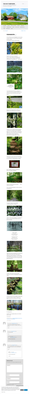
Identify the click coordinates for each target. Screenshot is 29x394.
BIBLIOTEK (18, 25)
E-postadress (8, 378)
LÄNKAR (12, 28)
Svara (8, 327)
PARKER (14, 318)
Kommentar (8, 365)
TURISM (4, 28)
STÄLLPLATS (19, 318)
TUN (21, 318)
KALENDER (8, 25)
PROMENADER (16, 318)
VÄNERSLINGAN (8, 28)
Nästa (25, 30)
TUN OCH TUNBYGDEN (9, 3)
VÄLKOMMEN (4, 25)
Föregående (22, 30)
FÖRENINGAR (22, 25)
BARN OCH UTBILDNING (13, 25)
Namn (8, 375)
